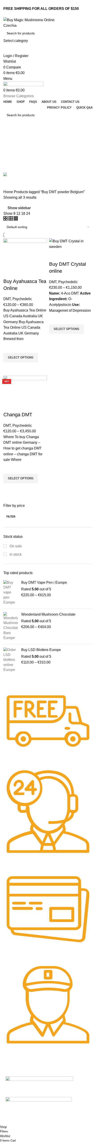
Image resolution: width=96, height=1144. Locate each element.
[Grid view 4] (16, 219)
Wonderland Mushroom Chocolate (48, 614)
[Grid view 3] (11, 219)
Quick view (9, 367)
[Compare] (9, 272)
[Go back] (9, 134)
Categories (12, 156)
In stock (15, 554)
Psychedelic (22, 299)
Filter (10, 516)
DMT (7, 299)
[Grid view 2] (5, 219)
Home (8, 192)
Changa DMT (17, 414)
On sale (15, 546)
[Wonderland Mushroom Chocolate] (10, 626)
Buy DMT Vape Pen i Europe (44, 582)
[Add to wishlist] (9, 347)
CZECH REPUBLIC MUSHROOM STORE (30, 1122)
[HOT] (25, 388)
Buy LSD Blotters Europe (41, 650)
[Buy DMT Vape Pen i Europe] (10, 592)
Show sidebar (19, 208)
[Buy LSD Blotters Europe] (10, 659)
